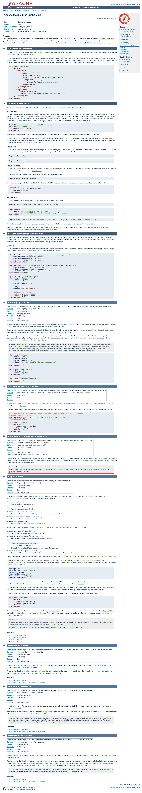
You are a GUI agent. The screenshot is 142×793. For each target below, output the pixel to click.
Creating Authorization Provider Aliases (128, 35)
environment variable (78, 114)
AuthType (97, 560)
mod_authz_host (56, 527)
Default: (10, 311)
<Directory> (41, 348)
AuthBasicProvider (14, 562)
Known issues (125, 62)
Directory (56, 624)
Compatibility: (9, 31)
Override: (10, 316)
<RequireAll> (124, 49)
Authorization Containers (128, 29)
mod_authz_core (108, 39)
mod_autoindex (107, 138)
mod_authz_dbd (87, 557)
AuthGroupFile (84, 562)
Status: (6, 24)
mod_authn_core (17, 639)
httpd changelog (126, 59)
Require (122, 47)
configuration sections (16, 624)
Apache (5, 10)
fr (116, 18)
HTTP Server (14, 10)
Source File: (8, 29)
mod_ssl (113, 557)
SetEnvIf (68, 140)
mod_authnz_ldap (61, 557)
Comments (124, 70)
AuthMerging (124, 42)
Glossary (131, 4)
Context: (10, 313)
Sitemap (137, 4)
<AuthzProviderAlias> (127, 44)
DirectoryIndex (70, 138)
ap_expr (31, 224)
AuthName (89, 560)
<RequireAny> (124, 51)
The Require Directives (128, 32)
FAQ (125, 4)
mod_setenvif (75, 118)
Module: (10, 320)
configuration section (66, 324)
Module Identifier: (10, 27)
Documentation (25, 10)
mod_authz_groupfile (74, 527)
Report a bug (125, 64)
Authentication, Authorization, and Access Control (28, 682)
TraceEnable (36, 171)
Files (66, 624)
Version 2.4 (35, 10)
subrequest (44, 138)
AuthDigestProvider (32, 562)
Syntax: (10, 309)
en (112, 18)
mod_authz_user (49, 43)
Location (52, 622)
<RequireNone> (125, 53)
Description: (8, 22)
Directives (119, 4)
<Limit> (81, 584)
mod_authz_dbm (74, 557)
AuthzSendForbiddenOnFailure (129, 46)
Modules (112, 4)
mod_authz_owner (100, 557)
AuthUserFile (69, 562)
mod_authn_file (9, 43)
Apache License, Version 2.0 (25, 789)
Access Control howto (18, 635)
